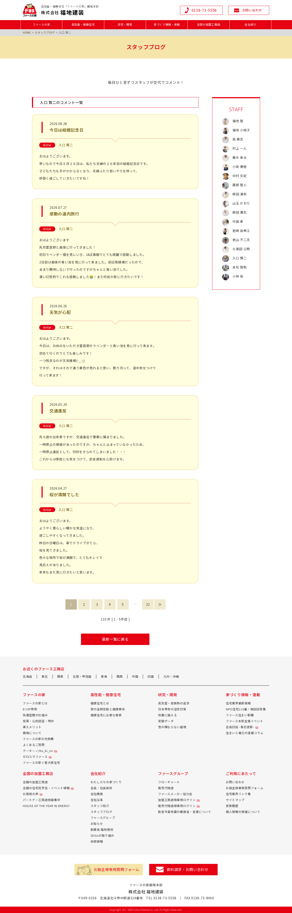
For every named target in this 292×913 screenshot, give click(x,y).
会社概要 (97, 794)
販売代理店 (166, 788)
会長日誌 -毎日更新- (240, 727)
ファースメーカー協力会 (175, 794)
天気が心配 (60, 312)
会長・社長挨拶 (101, 788)
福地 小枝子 (241, 130)
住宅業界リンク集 (238, 794)
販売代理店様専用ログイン (177, 806)
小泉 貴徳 (239, 166)
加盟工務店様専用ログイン (177, 800)
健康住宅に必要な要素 (106, 715)
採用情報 (97, 841)
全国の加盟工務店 (35, 782)
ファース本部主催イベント (244, 721)
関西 (120, 676)
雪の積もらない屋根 (172, 727)
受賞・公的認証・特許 (38, 721)
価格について (32, 733)
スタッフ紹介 (100, 806)
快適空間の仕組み (35, 715)
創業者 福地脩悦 (102, 829)
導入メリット (32, 727)
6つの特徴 (30, 709)
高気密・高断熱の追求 (173, 703)
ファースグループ (103, 817)
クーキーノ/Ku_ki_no (38, 750)
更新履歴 (232, 806)
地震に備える (167, 715)
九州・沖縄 (171, 676)
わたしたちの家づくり (106, 782)
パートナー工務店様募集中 (41, 800)
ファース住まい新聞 (240, 715)
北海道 (27, 676)
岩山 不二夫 (241, 239)
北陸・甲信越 (82, 676)
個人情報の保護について (243, 811)
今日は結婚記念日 (67, 130)
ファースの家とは (35, 703)
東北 (45, 676)
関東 (60, 676)
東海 (104, 676)
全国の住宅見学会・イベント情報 (46, 788)
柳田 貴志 (239, 212)
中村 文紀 (239, 175)
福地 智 (237, 121)
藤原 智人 (239, 185)
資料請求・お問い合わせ (188, 869)
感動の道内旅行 (64, 214)
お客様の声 (31, 794)
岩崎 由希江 (241, 230)
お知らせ (97, 823)
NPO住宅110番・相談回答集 (246, 709)
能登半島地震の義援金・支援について (184, 811)
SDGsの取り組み (102, 835)
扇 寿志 (237, 139)
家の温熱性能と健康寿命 (108, 709)
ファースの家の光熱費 (38, 739)
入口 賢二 (66, 145)
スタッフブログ (45, 32)
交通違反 (58, 411)
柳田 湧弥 (239, 194)
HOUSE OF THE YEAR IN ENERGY (46, 806)
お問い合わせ (235, 782)
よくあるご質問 (34, 745)
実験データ (166, 721)
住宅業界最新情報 (238, 703)
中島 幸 (237, 221)
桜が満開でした (64, 494)
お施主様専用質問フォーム (244, 788)
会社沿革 (97, 800)
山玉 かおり (241, 203)
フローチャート (169, 782)
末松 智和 (239, 267)
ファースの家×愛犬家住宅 (41, 762)
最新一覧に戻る (115, 639)
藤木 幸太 (239, 157)
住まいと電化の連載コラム (244, 733)
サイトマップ (235, 800)
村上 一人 (239, 148)
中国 (135, 676)
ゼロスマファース (35, 756)
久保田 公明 (241, 249)
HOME (27, 32)
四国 (151, 676)
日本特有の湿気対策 (172, 709)
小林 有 (237, 276)
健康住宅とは (100, 703)
